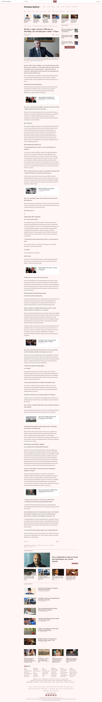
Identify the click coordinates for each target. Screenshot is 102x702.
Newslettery (71, 688)
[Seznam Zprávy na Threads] (53, 695)
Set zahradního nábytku (59, 680)
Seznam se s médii (59, 688)
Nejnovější (64, 25)
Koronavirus (46, 545)
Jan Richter (43, 621)
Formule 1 (43, 675)
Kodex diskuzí (65, 688)
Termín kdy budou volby (28, 673)
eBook (55, 34)
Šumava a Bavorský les (64, 672)
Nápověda (43, 686)
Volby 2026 (25, 669)
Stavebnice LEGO (42, 682)
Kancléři (30, 546)
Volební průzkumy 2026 (28, 671)
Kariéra (39, 686)
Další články (70, 47)
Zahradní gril (66, 680)
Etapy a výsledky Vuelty (37, 671)
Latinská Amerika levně (64, 675)
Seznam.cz (98, 1)
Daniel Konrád (43, 641)
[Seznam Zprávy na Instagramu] (51, 695)
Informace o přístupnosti (68, 686)
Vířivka (70, 680)
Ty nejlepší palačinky (54, 669)
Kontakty (47, 686)
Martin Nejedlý (51, 545)
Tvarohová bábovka (54, 673)
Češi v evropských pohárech (64, 679)
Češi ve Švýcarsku (63, 673)
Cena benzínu (57, 679)
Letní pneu (53, 682)
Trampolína (45, 680)
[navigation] (1, 1)
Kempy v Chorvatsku (63, 669)
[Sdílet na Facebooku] (57, 541)
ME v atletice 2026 (45, 673)
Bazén (36, 680)
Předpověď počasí (45, 679)
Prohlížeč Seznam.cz (44, 688)
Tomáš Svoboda (43, 631)
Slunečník (49, 680)
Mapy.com (40, 679)
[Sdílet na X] (58, 541)
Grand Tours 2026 (36, 676)
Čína (34, 546)
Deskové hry (58, 682)
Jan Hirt (34, 672)
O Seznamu (35, 686)
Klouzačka (53, 680)
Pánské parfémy (72, 682)
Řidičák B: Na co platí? (73, 673)
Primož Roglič (35, 675)
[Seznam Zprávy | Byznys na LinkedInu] (55, 695)
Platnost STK (72, 676)
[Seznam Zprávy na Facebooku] (46, 695)
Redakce (51, 686)
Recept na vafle (53, 675)
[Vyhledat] (55, 1)
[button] (27, 17)
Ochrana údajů (60, 686)
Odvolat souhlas (46, 691)
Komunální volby (26, 676)
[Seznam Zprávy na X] (48, 695)
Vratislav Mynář (33, 545)
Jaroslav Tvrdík (40, 545)
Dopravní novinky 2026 (73, 672)
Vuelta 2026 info (35, 669)
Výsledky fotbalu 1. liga (45, 671)
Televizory (61, 682)
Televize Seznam (52, 688)
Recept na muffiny (54, 671)
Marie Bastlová (44, 611)
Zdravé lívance (53, 672)
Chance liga (44, 669)
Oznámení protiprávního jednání (34, 688)
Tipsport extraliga (45, 672)
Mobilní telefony (36, 682)
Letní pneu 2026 (72, 669)
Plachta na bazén (40, 680)
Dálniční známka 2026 (73, 671)
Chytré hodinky (66, 682)
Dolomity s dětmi (63, 676)
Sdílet (58, 34)
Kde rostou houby (51, 679)
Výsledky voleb (26, 672)
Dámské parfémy (48, 682)
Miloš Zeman (26, 546)
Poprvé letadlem (63, 671)
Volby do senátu (26, 675)
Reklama (55, 686)
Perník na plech (53, 676)
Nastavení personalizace (53, 691)
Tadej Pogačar (35, 673)
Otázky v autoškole (72, 675)
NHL (43, 676)
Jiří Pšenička (43, 601)
